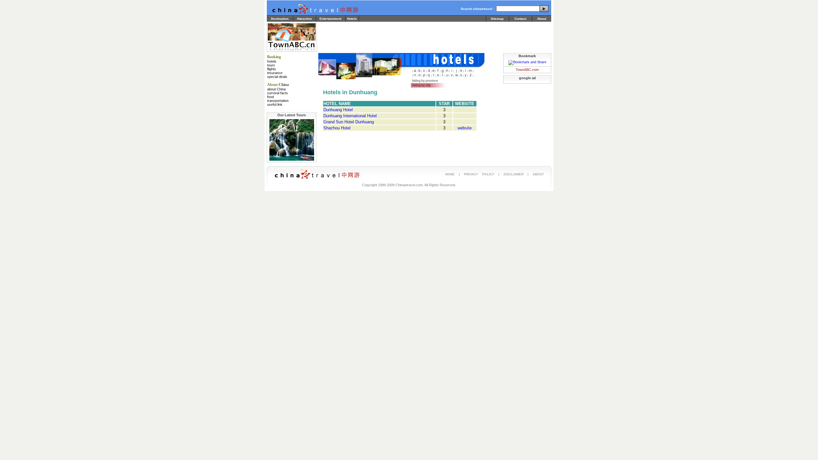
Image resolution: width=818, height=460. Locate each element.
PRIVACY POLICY (479, 174)
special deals (277, 77)
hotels (271, 61)
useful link (274, 104)
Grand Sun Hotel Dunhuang (348, 121)
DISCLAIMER (513, 174)
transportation (278, 101)
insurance (274, 73)
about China (276, 89)
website (465, 128)
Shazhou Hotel (337, 128)
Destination (280, 18)
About (541, 18)
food (270, 97)
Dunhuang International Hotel (350, 115)
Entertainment (330, 18)
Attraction (304, 18)
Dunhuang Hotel (338, 109)
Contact (520, 18)
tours (271, 65)
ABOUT (538, 174)
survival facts (277, 93)
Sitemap (497, 18)
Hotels (352, 18)
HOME (450, 174)
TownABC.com (527, 70)
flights (271, 69)
